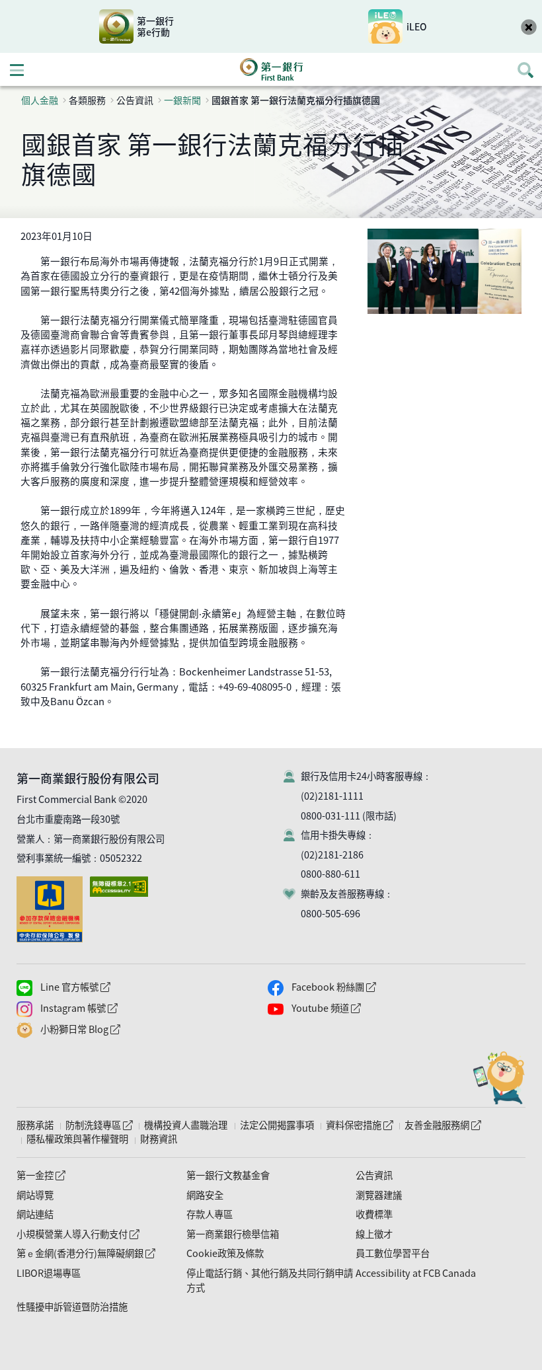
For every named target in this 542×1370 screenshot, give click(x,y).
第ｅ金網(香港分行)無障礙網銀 (86, 1253)
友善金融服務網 (443, 1125)
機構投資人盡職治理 (185, 1125)
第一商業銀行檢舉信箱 (232, 1234)
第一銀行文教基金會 (228, 1175)
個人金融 (39, 99)
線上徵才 (374, 1234)
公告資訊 (374, 1175)
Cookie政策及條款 (225, 1253)
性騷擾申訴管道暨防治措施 (72, 1306)
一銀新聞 (182, 99)
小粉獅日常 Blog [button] (107, 1029)
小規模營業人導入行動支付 (78, 1234)
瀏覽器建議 (379, 1195)
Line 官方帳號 (102, 987)
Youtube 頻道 (353, 1008)
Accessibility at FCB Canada (416, 1273)
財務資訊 (158, 1138)
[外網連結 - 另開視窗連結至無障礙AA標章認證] (121, 883)
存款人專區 (209, 1214)
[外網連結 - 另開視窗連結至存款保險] (52, 883)
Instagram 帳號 (106, 1008)
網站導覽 (35, 1195)
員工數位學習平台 (393, 1253)
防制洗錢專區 (98, 1125)
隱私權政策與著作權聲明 (77, 1138)
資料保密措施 (359, 1125)
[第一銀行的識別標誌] (271, 69)
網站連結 (35, 1214)
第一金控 (41, 1175)
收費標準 (374, 1214)
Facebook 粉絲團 (360, 987)
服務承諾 (35, 1125)
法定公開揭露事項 (277, 1125)
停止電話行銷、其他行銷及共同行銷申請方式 (269, 1280)
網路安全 (204, 1195)
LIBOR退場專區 (49, 1273)
